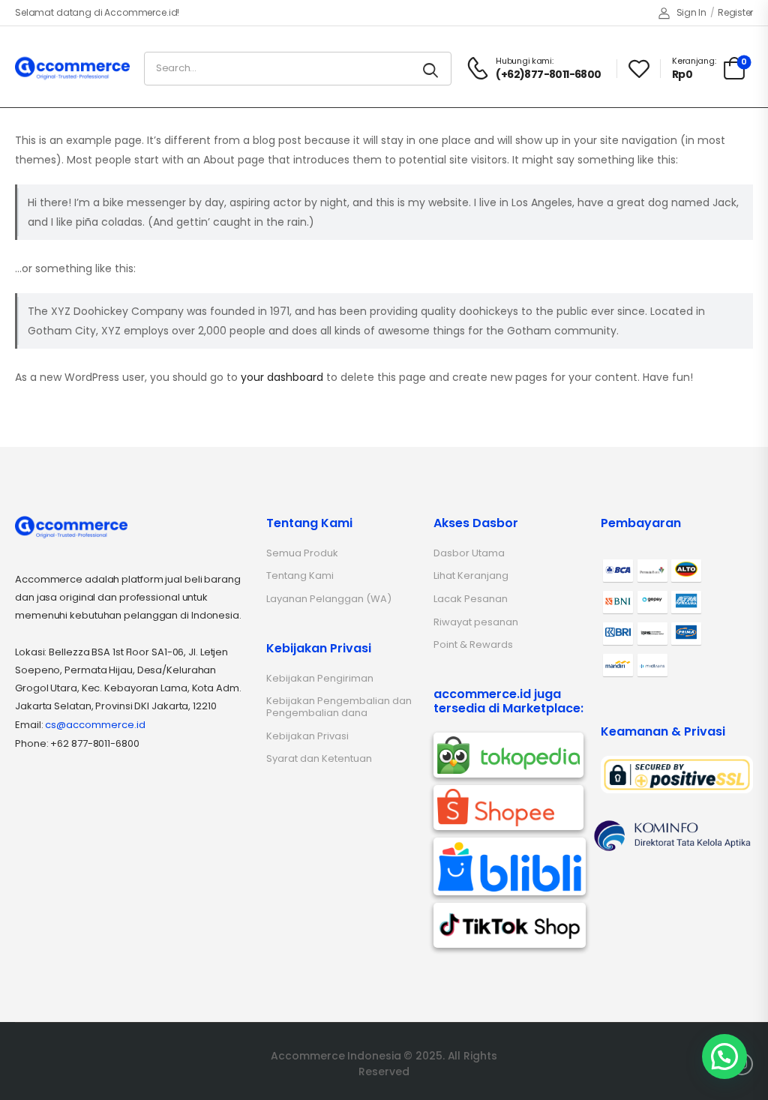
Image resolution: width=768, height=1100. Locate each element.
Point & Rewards (473, 644)
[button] (724, 1056)
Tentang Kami (300, 575)
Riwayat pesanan (476, 622)
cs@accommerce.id (95, 725)
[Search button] (432, 68)
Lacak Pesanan (471, 599)
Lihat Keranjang (471, 575)
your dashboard (282, 377)
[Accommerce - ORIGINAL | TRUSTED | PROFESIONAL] (72, 67)
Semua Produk (302, 553)
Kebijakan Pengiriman (320, 678)
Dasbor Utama (469, 553)
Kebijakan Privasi (307, 736)
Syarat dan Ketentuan (319, 758)
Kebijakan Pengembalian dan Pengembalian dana (339, 707)
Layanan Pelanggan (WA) (329, 599)
